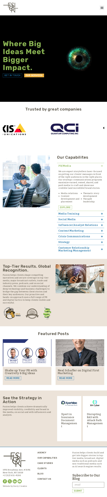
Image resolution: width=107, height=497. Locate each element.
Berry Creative (20, 486)
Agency (41, 452)
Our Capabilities (47, 458)
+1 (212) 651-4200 (12, 475)
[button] (102, 7)
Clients (42, 468)
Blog (40, 473)
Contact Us (44, 479)
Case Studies (45, 463)
